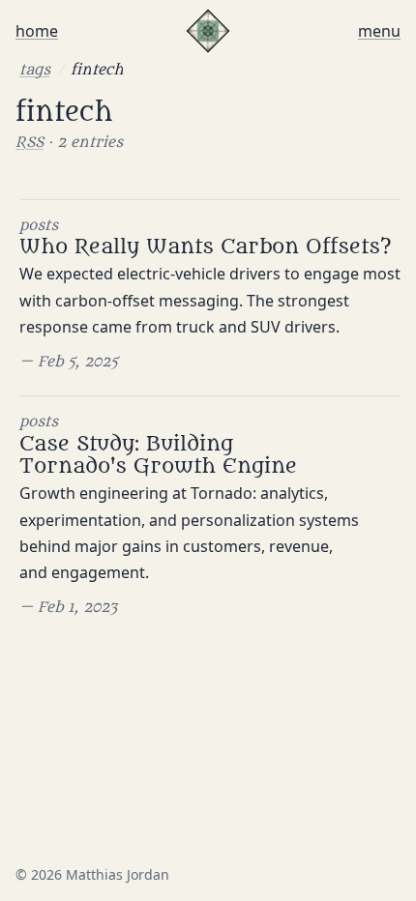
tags (34, 69)
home (36, 31)
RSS (29, 142)
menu (379, 31)
